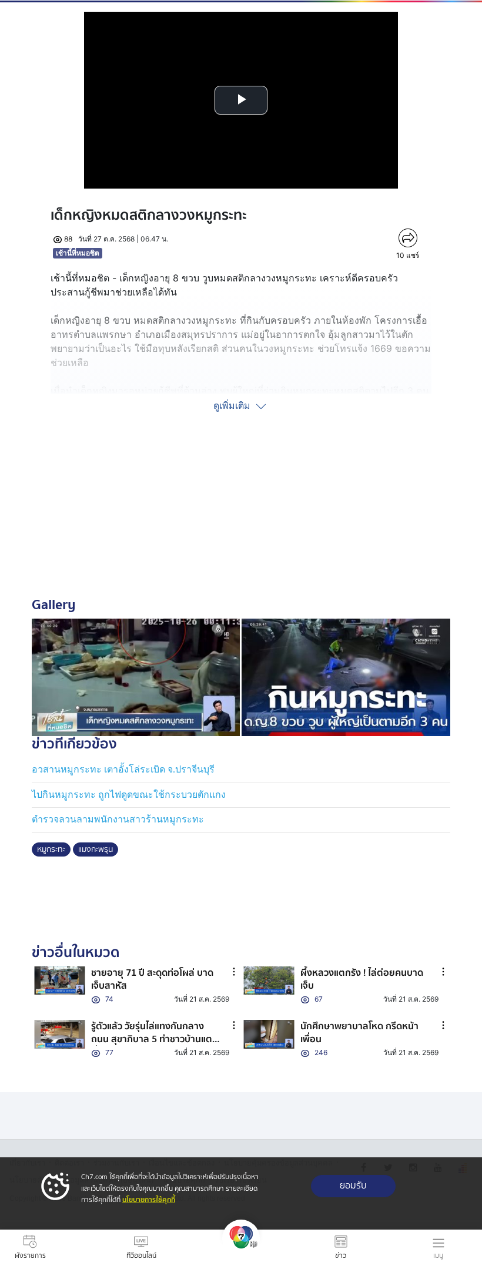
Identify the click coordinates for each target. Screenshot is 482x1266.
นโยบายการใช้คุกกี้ (148, 1199)
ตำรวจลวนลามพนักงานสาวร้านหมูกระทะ (118, 819)
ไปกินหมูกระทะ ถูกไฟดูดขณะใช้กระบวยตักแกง (129, 795)
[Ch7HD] (241, 1247)
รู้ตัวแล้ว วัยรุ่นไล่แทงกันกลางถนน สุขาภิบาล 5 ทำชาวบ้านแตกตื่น (154, 1039)
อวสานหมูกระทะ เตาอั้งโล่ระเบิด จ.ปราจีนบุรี (123, 769)
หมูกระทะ (51, 849)
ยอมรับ (353, 1186)
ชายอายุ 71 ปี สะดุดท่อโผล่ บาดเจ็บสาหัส (152, 979)
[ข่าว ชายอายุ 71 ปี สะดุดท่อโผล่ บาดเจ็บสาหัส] (59, 980)
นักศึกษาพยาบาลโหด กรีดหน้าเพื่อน (359, 1033)
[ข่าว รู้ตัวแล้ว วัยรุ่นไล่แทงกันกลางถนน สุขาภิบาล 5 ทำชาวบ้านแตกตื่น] (59, 1034)
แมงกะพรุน (95, 849)
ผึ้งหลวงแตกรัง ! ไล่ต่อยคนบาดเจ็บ (361, 979)
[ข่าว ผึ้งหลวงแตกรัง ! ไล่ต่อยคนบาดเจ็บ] (268, 980)
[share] (407, 238)
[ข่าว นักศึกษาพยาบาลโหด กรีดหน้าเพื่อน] (268, 1034)
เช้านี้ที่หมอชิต (77, 253)
